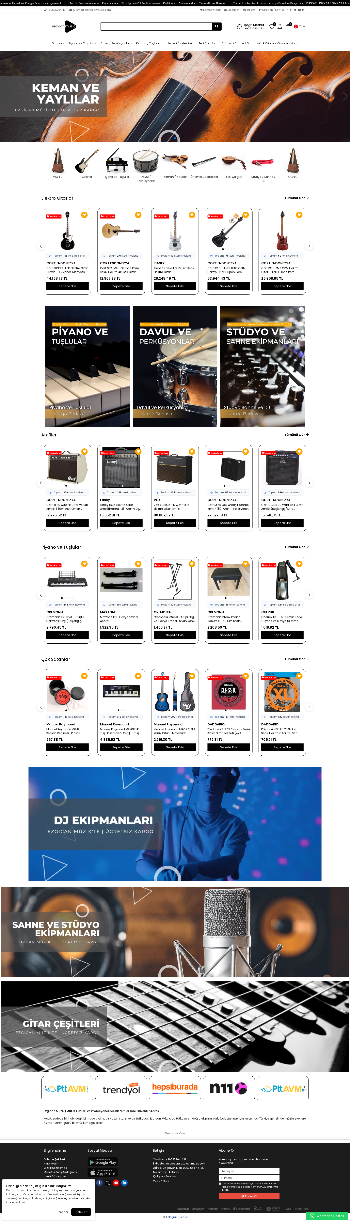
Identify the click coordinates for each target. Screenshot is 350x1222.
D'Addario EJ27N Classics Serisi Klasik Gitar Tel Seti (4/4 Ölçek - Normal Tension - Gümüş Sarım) (175, 731)
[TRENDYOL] (121, 1089)
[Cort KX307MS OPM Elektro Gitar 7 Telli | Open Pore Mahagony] (228, 231)
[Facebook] (292, 10)
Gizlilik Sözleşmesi (55, 1168)
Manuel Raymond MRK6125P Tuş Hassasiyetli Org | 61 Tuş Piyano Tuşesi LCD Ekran (65, 731)
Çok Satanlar (55, 659)
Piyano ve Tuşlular (81, 43)
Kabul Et (81, 1212)
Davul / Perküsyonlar (115, 43)
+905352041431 (56, 10)
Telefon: (159, 1159)
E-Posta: (159, 1163)
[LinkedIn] (304, 10)
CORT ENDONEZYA (61, 263)
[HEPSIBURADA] (175, 1089)
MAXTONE (54, 612)
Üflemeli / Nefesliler (179, 43)
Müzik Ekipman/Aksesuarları (276, 43)
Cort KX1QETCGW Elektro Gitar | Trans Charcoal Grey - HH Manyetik (282, 270)
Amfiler (49, 435)
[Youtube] (116, 1182)
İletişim (251, 10)
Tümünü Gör (295, 198)
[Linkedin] (125, 1182)
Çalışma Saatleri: (165, 1176)
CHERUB (213, 612)
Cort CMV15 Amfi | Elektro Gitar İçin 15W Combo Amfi (280, 507)
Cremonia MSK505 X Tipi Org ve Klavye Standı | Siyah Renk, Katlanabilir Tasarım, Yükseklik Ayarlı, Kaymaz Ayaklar (121, 619)
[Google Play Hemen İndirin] (118, 1161)
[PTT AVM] (67, 1088)
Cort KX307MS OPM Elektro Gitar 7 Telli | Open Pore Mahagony (226, 270)
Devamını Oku (175, 1133)
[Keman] (175, 96)
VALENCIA (269, 724)
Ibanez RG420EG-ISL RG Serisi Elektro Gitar (120, 270)
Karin (265, 612)
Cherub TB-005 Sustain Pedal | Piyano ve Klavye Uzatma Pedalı (228, 619)
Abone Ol (250, 1196)
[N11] (229, 1089)
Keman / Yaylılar (147, 43)
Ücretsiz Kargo (55, 216)
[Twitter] (296, 10)
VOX (103, 500)
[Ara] (217, 26)
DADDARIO (162, 724)
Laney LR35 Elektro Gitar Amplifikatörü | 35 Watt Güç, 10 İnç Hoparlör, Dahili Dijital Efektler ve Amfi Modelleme (66, 507)
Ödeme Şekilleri (54, 1159)
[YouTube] (300, 10)
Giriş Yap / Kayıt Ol (273, 10)
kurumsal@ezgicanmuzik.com (92, 10)
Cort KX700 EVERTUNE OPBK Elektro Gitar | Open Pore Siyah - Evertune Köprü (173, 270)
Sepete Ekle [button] (67, 286)
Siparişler (233, 10)
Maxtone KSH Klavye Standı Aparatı (65, 619)
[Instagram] (288, 10)
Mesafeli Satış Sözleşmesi (61, 1172)
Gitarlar (56, 43)
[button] (299, 26)
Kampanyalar (212, 10)
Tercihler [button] (62, 1212)
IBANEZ (105, 263)
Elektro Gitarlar (57, 198)
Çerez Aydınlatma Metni (72, 1198)
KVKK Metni (51, 1163)
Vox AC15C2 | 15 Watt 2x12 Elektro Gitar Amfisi (117, 507)
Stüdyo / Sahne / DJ (236, 43)
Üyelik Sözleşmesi (55, 1176)
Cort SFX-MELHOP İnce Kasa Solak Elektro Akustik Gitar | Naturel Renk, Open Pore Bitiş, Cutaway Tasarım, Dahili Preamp (66, 270)
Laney (51, 500)
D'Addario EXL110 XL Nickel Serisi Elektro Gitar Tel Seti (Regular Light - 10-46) (225, 731)
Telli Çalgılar (207, 43)
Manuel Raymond (60, 724)
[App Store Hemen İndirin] (118, 1172)
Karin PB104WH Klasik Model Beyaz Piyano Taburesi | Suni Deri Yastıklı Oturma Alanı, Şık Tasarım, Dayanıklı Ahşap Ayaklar (281, 619)
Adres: (157, 1168)
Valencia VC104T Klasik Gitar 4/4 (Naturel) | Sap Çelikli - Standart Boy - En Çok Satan (281, 731)
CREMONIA (108, 612)
